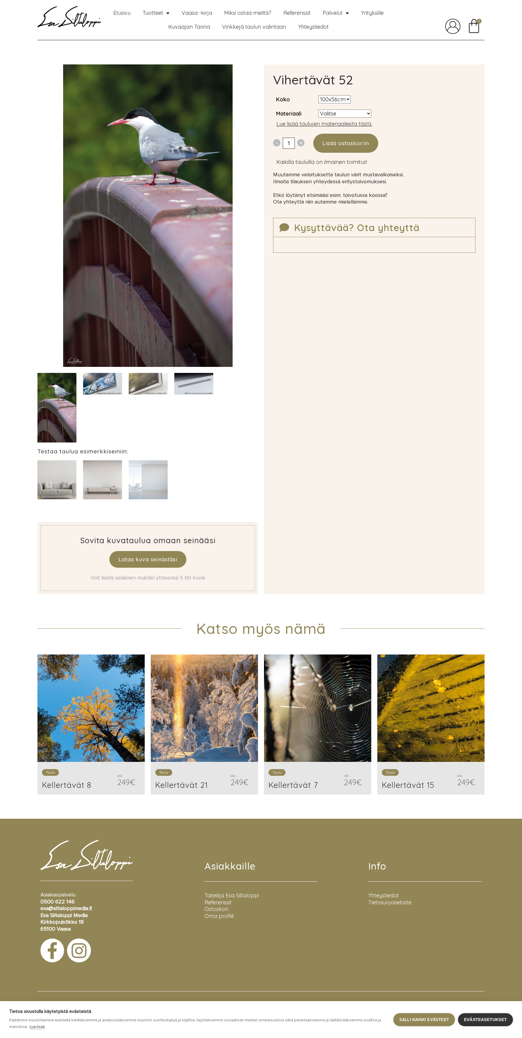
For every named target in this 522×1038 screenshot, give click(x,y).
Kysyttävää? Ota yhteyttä (357, 227)
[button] (374, 227)
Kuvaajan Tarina (189, 26)
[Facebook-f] (52, 950)
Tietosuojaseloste (389, 902)
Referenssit (297, 12)
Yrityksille (372, 12)
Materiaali (288, 113)
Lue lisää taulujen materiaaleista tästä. (324, 123)
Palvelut (333, 12)
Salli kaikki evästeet (424, 1019)
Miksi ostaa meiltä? (247, 12)
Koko (283, 99)
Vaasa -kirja (197, 12)
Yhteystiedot (313, 26)
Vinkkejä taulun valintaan (254, 26)
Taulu (50, 772)
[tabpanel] (57, 407)
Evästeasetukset (485, 1019)
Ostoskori (216, 909)
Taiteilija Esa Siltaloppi (232, 895)
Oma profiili (219, 915)
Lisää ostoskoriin (345, 143)
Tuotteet (153, 12)
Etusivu (121, 12)
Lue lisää (37, 1027)
